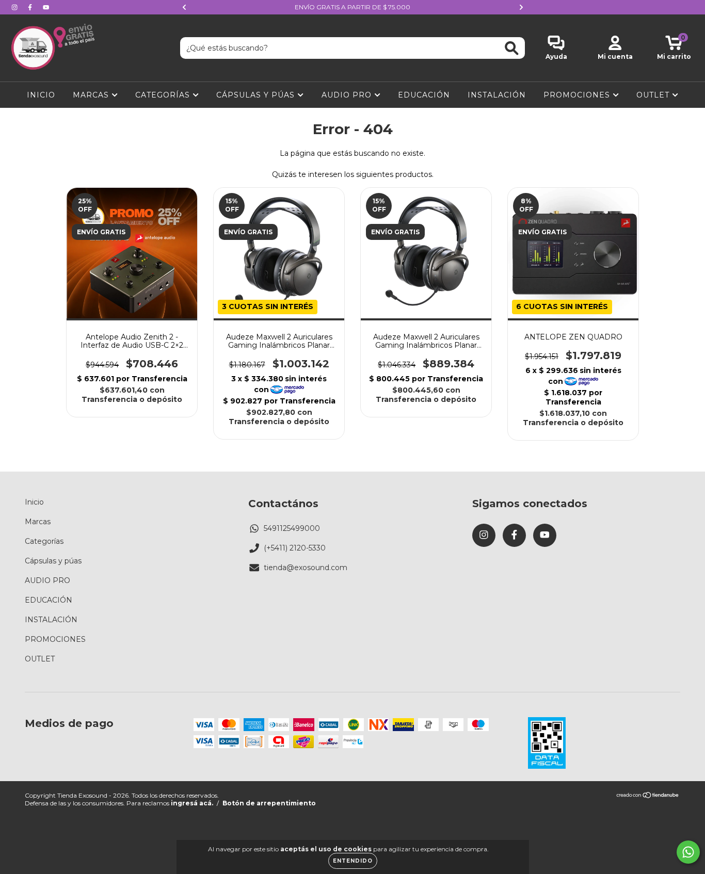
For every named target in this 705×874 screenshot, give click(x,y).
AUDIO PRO (348, 95)
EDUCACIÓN (424, 95)
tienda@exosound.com (305, 567)
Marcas (92, 95)
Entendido (353, 860)
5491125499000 (292, 528)
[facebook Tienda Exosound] (31, 7)
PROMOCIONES (578, 95)
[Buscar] (512, 48)
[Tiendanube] (648, 796)
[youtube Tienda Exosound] (46, 7)
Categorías (164, 95)
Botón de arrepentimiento (269, 803)
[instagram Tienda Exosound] (15, 7)
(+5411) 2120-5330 (295, 548)
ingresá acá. (192, 803)
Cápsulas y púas (256, 95)
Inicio (41, 95)
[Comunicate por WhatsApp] (688, 852)
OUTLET (654, 95)
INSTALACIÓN (497, 95)
